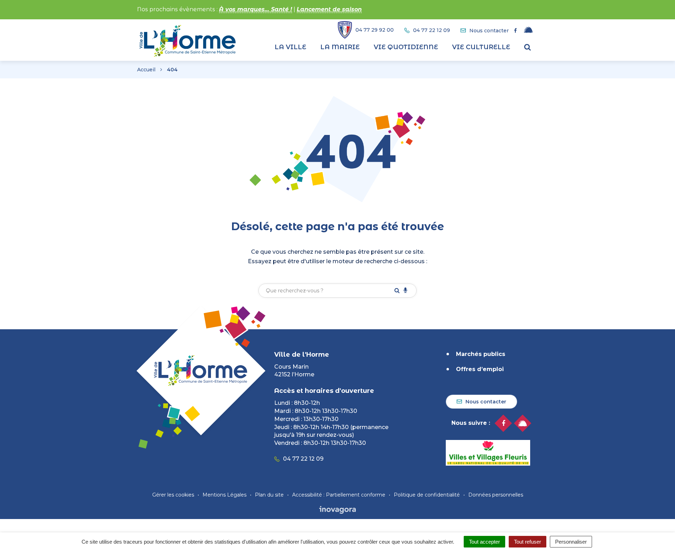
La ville (290, 47)
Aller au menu (22, 3)
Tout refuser (527, 542)
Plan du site (269, 495)
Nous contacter (485, 401)
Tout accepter (484, 542)
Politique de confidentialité (427, 495)
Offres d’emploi (480, 369)
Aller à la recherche (128, 3)
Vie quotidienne (406, 47)
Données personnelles (495, 495)
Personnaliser (571, 542)
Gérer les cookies (173, 495)
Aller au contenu (71, 3)
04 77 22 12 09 (303, 458)
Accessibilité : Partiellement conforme (338, 495)
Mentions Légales (224, 495)
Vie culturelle (481, 47)
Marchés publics (480, 354)
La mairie (340, 47)
